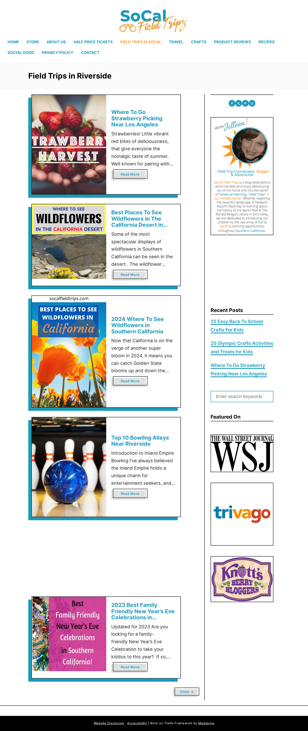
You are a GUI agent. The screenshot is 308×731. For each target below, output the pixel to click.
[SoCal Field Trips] (152, 21)
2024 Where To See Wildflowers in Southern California (137, 325)
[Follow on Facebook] (232, 103)
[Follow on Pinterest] (245, 103)
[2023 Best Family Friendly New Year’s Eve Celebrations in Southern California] (69, 634)
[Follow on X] (238, 103)
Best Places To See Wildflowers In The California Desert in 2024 (137, 221)
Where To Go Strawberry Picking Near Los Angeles (136, 118)
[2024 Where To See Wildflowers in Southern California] (69, 351)
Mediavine (206, 723)
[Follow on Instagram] (252, 103)
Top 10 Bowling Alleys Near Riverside (140, 440)
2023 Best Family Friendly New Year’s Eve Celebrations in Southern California (143, 614)
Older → (187, 692)
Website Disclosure (109, 723)
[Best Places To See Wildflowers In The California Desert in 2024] (69, 241)
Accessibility (137, 723)
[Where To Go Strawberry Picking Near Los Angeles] (69, 144)
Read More (132, 175)
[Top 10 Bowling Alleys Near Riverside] (69, 467)
